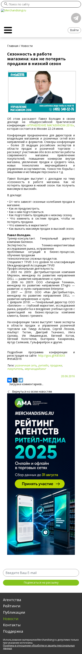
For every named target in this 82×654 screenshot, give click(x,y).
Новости (10, 618)
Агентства (12, 599)
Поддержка (13, 631)
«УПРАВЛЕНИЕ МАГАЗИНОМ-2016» (50, 125)
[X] (15, 380)
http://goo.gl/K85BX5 (51, 355)
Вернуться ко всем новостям (32, 391)
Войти (74, 30)
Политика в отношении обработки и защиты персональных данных (39, 647)
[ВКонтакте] (9, 380)
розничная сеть (26, 365)
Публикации (14, 612)
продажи (56, 365)
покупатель (15, 369)
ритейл (43, 365)
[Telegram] (20, 380)
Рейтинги (11, 606)
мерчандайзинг (35, 369)
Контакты (12, 624)
